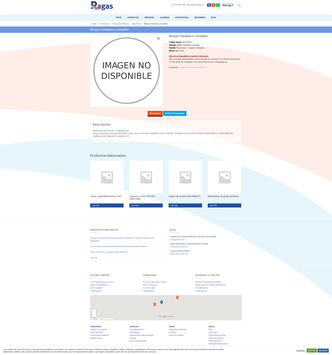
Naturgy (133, 338)
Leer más (95, 205)
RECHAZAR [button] (323, 350)
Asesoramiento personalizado (142, 335)
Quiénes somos (96, 338)
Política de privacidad (217, 335)
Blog (213, 17)
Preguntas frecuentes (177, 329)
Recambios (199, 17)
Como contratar (96, 332)
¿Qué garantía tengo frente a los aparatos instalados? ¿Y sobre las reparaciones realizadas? (122, 239)
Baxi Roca (136, 24)
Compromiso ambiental (99, 335)
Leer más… (94, 258)
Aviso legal (213, 332)
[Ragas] (102, 5)
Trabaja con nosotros (98, 329)
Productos (133, 17)
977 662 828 (180, 5)
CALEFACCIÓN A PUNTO (180, 251)
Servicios (149, 17)
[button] (158, 38)
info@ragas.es (197, 5)
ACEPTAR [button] (311, 350)
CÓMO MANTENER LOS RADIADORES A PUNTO (189, 244)
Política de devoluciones (218, 344)
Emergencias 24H (137, 329)
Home (94, 24)
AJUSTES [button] (300, 350)
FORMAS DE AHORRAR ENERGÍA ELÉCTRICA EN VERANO (193, 237)
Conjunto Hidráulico (120, 24)
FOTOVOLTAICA (182, 17)
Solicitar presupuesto (138, 341)
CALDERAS (165, 17)
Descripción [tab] (155, 113)
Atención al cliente (176, 335)
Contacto (173, 332)
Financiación (135, 332)
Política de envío (215, 341)
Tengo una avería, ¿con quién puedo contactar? (109, 252)
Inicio (119, 17)
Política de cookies (216, 338)
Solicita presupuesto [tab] (174, 113)
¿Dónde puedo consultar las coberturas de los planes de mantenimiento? (119, 246)
